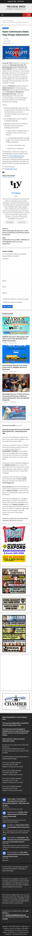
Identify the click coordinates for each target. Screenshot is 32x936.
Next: (15, 241)
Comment (5, 259)
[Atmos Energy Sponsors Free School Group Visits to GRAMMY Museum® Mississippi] (16, 354)
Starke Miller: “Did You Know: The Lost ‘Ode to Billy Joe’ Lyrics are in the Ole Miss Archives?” (16, 840)
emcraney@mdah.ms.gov (16, 156)
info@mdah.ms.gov (11, 169)
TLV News (5, 38)
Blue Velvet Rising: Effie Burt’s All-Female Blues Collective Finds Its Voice (16, 854)
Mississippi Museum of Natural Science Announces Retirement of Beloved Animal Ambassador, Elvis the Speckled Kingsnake (15, 397)
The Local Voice (16, 6)
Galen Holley (11, 799)
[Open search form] (20, 14)
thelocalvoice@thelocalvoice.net (16, 915)
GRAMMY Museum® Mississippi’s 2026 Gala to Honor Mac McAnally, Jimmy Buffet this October (15, 339)
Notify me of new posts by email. (13, 302)
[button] (2, 15)
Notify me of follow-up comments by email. (16, 299)
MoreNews (16, 934)
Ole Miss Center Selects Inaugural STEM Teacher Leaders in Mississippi (15, 814)
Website (4, 293)
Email (4, 287)
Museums (13, 361)
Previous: (15, 231)
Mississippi (5, 28)
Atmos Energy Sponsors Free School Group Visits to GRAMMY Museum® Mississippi (14, 367)
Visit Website (10, 222)
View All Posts (22, 222)
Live (28, 15)
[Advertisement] (16, 673)
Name (4, 281)
